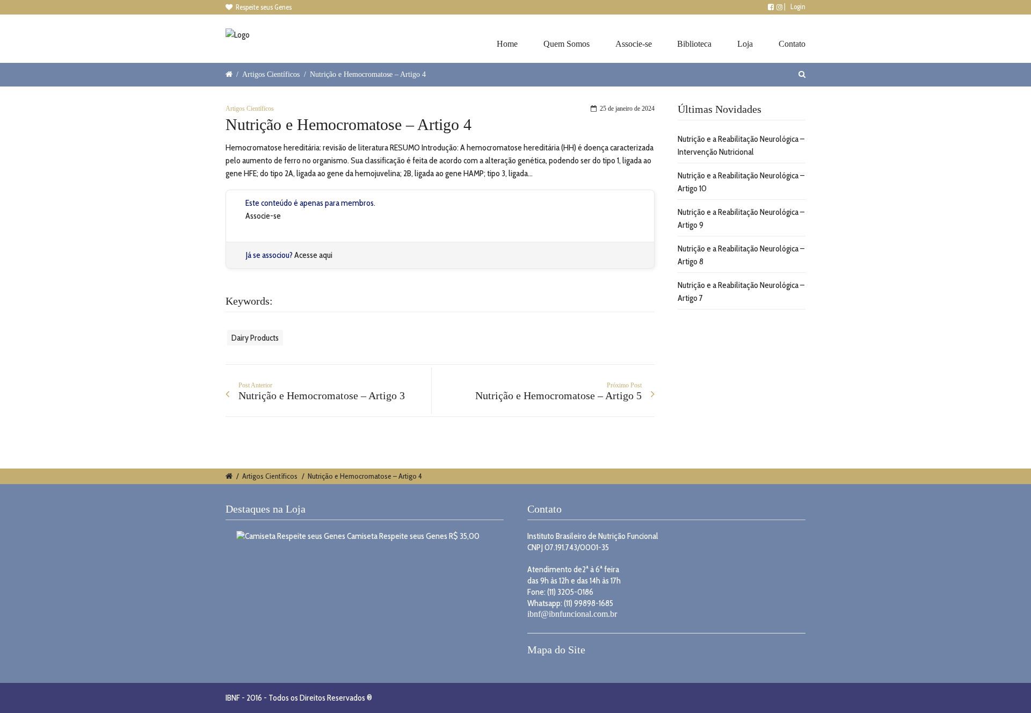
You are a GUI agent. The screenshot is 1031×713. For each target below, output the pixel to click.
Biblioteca (694, 43)
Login (797, 6)
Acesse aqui (313, 255)
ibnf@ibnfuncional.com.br (572, 613)
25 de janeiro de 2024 (627, 108)
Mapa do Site (556, 650)
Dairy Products (255, 338)
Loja (745, 43)
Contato (792, 43)
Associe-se (633, 43)
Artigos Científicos (271, 74)
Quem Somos (566, 43)
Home (507, 43)
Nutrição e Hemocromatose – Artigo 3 (321, 395)
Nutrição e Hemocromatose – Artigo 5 (558, 395)
